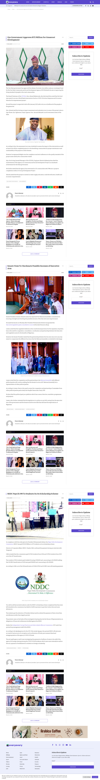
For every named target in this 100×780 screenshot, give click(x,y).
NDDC (19, 648)
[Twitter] (2, 95)
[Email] (2, 108)
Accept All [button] (95, 777)
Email (81, 68)
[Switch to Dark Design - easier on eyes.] (93, 2)
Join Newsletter (77, 5)
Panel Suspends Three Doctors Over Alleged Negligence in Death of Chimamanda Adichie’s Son (14, 244)
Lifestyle (46, 2)
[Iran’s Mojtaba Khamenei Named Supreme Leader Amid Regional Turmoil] (35, 234)
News (27, 2)
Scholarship (25, 648)
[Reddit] (2, 102)
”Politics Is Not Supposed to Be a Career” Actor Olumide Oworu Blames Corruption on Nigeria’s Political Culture (54, 222)
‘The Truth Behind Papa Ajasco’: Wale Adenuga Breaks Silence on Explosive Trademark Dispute (14, 222)
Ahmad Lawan (10, 409)
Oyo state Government (12, 181)
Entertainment (36, 2)
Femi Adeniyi (9, 44)
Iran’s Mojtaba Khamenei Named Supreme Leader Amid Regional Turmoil (33, 243)
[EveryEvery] (12, 2)
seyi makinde (22, 181)
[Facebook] (2, 91)
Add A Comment (34, 253)
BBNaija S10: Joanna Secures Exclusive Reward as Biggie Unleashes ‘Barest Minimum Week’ (30, 5)
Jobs (66, 2)
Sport (53, 2)
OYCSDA (23, 96)
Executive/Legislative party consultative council (20, 325)
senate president (30, 409)
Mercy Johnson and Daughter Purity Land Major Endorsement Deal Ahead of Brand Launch (34, 222)
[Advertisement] (50, 22)
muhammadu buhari (19, 409)
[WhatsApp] (2, 105)
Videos (72, 2)
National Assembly (46, 380)
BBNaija (60, 2)
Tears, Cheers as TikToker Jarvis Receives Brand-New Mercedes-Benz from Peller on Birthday (54, 244)
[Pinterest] (2, 98)
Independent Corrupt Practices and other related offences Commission (32, 625)
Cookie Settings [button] (86, 777)
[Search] (91, 2)
